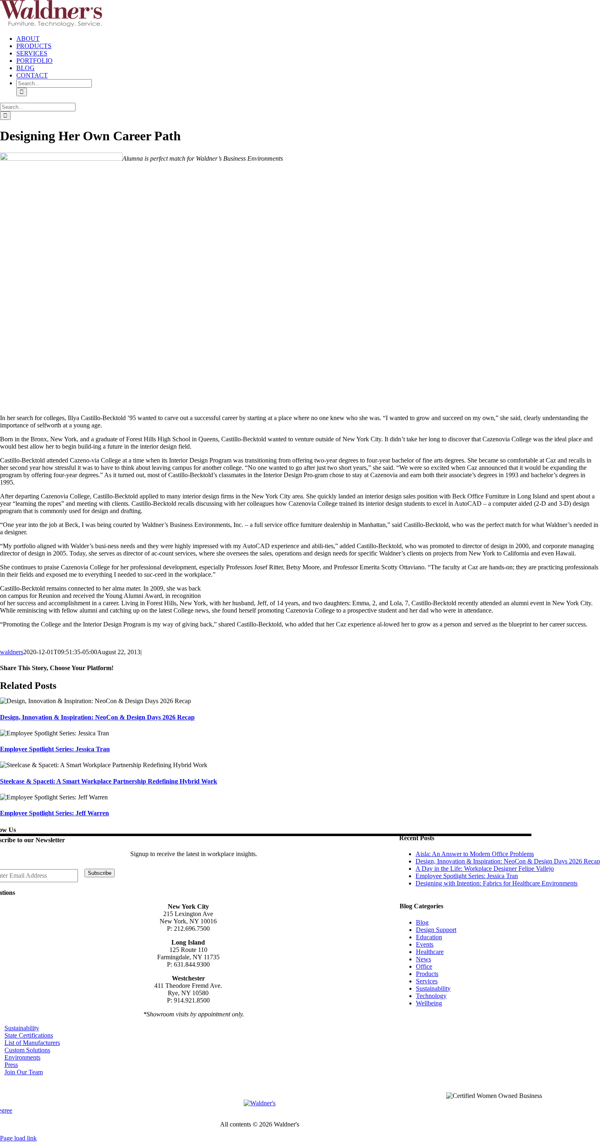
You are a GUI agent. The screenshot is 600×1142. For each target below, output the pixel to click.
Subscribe (99, 873)
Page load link (18, 1138)
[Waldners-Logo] (260, 1103)
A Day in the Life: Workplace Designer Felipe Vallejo (485, 868)
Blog (422, 922)
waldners (11, 651)
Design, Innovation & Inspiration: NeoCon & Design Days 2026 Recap (97, 717)
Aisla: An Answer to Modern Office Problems (475, 853)
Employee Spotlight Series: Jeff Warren (54, 813)
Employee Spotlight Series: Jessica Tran (55, 749)
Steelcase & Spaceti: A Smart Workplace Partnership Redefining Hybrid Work (108, 781)
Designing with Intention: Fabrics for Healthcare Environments (497, 883)
